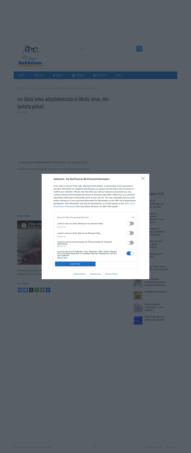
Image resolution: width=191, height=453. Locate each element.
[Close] (144, 179)
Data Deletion (80, 274)
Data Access (95, 274)
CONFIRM (75, 264)
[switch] (130, 223)
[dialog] (95, 226)
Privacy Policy (111, 274)
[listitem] (95, 217)
